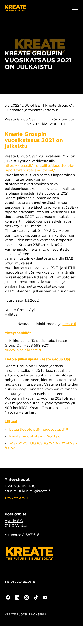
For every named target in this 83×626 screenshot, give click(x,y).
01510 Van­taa (16, 526)
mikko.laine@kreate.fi (23, 350)
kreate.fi (69, 324)
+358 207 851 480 (20, 486)
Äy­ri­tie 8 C (14, 521)
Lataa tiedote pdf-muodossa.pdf (37, 430)
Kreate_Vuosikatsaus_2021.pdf (35, 436)
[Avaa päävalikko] (75, 8)
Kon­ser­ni (38, 614)
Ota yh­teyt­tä (15, 498)
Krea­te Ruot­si (16, 614)
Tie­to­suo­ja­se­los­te (20, 581)
